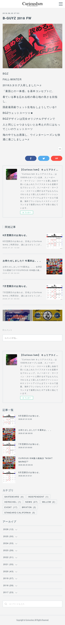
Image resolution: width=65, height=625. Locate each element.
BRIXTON (29, 507)
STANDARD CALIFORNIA (19, 512)
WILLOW (48, 501)
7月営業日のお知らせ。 (15, 286)
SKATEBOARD (14, 496)
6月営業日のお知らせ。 (29, 472)
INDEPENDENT (38, 496)
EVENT (11, 507)
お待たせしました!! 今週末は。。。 (22, 260)
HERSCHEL (12, 501)
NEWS (31, 501)
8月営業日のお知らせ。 (15, 235)
